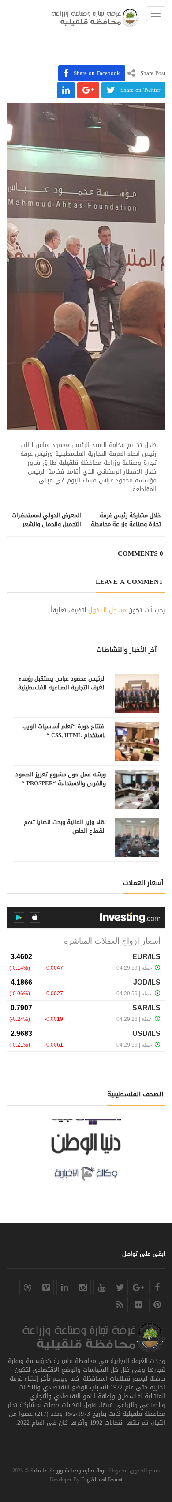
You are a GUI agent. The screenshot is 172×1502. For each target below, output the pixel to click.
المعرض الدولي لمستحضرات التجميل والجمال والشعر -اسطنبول (46, 524)
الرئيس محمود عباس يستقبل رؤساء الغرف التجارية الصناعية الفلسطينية (62, 683)
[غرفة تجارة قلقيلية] (95, 18)
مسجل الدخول (107, 610)
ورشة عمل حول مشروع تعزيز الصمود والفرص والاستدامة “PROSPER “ (60, 779)
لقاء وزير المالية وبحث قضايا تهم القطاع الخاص (65, 827)
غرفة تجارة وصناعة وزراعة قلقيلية (68, 1471)
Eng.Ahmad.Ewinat (101, 1479)
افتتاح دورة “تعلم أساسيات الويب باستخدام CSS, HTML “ (64, 731)
